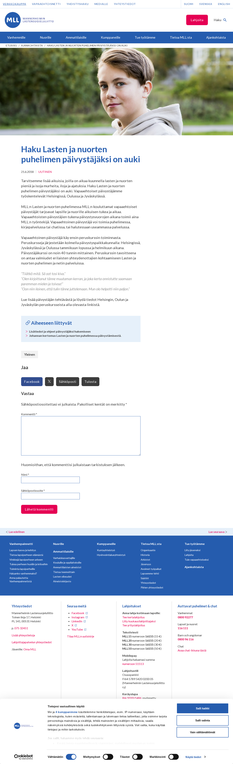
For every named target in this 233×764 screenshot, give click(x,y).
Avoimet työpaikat (151, 568)
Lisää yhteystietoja (23, 635)
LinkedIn (77, 621)
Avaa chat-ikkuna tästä (192, 650)
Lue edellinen (17, 531)
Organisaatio (148, 550)
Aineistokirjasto (62, 581)
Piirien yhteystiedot (152, 587)
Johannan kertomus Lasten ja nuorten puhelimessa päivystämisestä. (75, 335)
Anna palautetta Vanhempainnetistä (20, 579)
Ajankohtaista (32, 45)
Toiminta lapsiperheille (22, 568)
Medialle (101, 3)
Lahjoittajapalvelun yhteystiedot (32, 642)
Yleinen (29, 354)
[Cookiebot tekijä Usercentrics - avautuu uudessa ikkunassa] (24, 757)
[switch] (108, 757)
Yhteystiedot (125, 3)
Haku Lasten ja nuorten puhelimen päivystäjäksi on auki (87, 45)
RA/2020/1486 (131, 698)
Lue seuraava (216, 531)
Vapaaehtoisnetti (46, 3)
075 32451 (21, 628)
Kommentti (29, 414)
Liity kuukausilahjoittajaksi (139, 621)
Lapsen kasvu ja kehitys (22, 550)
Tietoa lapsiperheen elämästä (26, 554)
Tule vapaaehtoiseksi (197, 559)
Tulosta (90, 382)
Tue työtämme (195, 543)
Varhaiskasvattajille (64, 557)
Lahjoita (197, 20)
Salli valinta (202, 720)
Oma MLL (29, 649)
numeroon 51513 (133, 663)
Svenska (205, 3)
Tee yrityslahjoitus (133, 625)
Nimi (25, 474)
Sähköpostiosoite (33, 490)
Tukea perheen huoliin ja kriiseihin (28, 564)
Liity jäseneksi (192, 550)
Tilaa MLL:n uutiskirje (80, 636)
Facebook (32, 382)
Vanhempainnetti (21, 543)
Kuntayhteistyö (106, 550)
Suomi (188, 3)
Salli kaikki (202, 708)
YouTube (77, 629)
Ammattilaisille (63, 551)
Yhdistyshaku (78, 3)
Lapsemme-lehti (150, 573)
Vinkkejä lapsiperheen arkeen (26, 559)
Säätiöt (145, 578)
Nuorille (58, 543)
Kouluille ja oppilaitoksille (67, 562)
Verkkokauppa (14, 3)
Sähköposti (67, 382)
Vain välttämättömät (202, 732)
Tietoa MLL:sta (151, 543)
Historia (145, 554)
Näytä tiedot (193, 756)
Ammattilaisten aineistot (67, 567)
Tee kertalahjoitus (133, 617)
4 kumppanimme (67, 712)
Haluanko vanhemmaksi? (23, 573)
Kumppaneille (106, 543)
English (224, 3)
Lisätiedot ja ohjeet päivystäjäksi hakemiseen (60, 331)
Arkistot (145, 559)
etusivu (11, 45)
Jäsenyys (146, 564)
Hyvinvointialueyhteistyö (111, 554)
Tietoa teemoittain (64, 572)
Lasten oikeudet (62, 576)
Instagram (78, 617)
